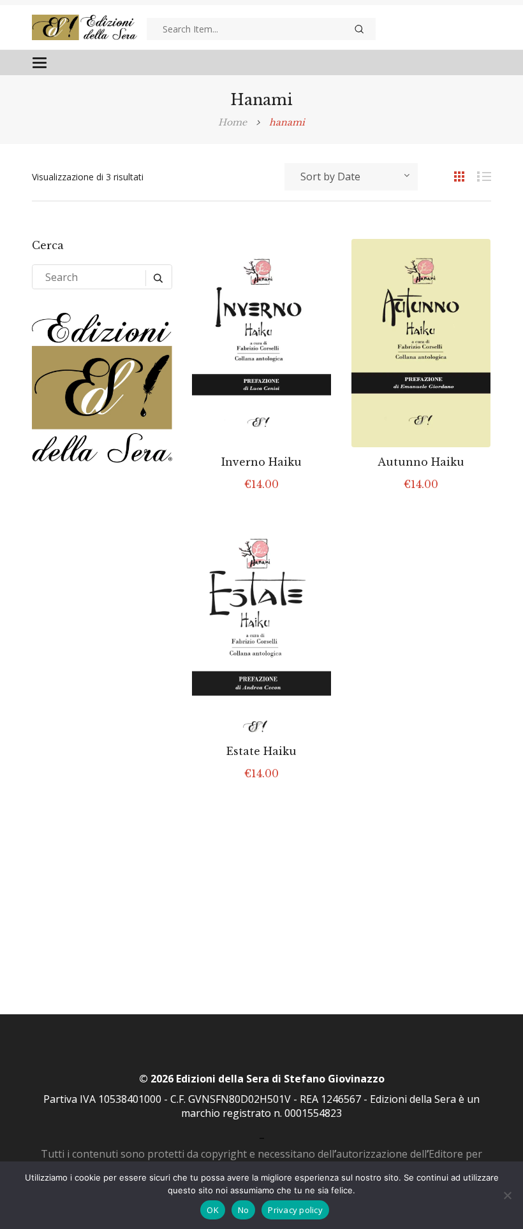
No (243, 1210)
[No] (507, 1195)
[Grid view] (453, 176)
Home (232, 122)
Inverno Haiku (261, 462)
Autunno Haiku (421, 462)
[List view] (478, 176)
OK (213, 1210)
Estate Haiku (261, 751)
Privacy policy (295, 1210)
